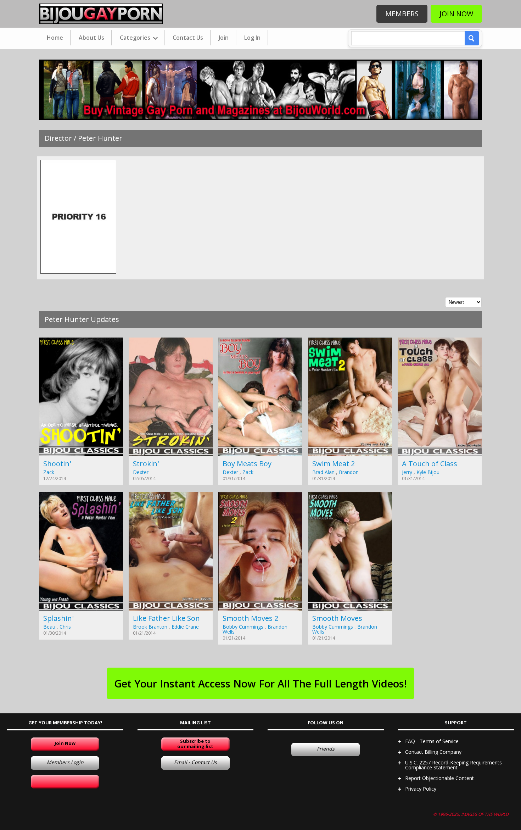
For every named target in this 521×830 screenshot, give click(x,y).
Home (55, 37)
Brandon (349, 472)
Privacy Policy (420, 788)
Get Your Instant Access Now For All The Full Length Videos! (260, 683)
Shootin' (57, 463)
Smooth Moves (337, 618)
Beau (49, 626)
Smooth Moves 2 (250, 618)
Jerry (407, 472)
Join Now (456, 13)
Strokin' (146, 463)
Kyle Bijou (427, 472)
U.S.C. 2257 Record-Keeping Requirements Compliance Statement (453, 765)
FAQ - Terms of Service (432, 741)
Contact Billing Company (433, 751)
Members (402, 13)
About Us (91, 37)
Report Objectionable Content (439, 778)
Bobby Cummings (243, 626)
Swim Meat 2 (333, 463)
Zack (48, 472)
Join (224, 37)
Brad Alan (323, 472)
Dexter (141, 472)
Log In (252, 37)
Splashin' (58, 618)
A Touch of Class (429, 463)
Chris (65, 626)
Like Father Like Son (166, 618)
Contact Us (188, 37)
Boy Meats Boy (247, 463)
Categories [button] (136, 37)
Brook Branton (150, 626)
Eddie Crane (185, 626)
